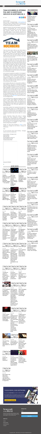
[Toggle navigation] (3, 6)
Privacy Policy (5, 422)
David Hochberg (21, 22)
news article (14, 95)
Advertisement (6, 424)
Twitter (21, 124)
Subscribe (29, 416)
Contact (4, 425)
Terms (4, 420)
